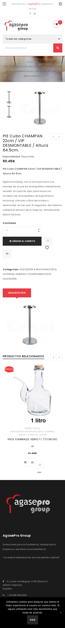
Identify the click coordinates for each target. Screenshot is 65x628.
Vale (32, 619)
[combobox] (32, 39)
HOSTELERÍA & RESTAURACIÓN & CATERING (28, 66)
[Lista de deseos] (47, 241)
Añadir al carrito (23, 241)
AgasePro (34, 4)
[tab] (17, 292)
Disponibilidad (11, 156)
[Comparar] (32, 462)
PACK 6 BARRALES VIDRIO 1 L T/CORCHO (32, 439)
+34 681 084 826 (17, 595)
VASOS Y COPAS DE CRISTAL (32, 434)
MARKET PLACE (32, 428)
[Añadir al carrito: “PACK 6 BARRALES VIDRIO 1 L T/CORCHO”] (25, 462)
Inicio (30, 62)
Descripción (17, 293)
